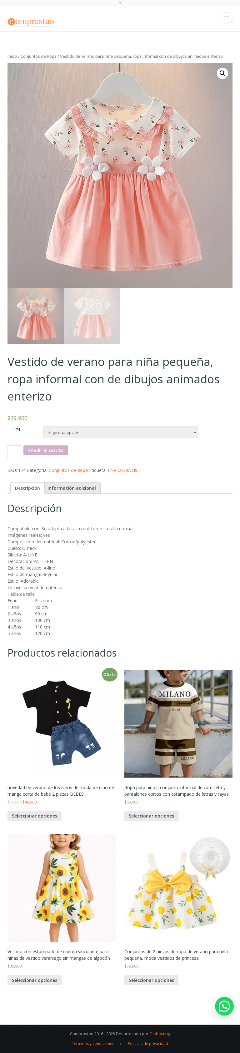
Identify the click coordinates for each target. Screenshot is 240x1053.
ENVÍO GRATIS (123, 470)
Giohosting (159, 1033)
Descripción (27, 488)
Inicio (12, 56)
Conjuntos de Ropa (39, 56)
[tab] (27, 488)
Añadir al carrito (46, 450)
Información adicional (72, 488)
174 (17, 429)
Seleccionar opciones (34, 816)
